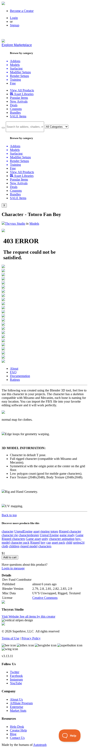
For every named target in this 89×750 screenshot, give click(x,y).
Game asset (33, 539)
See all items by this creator (37, 616)
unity (45, 539)
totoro (54, 531)
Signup (14, 25)
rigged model (28, 546)
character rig (10, 535)
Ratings (15, 379)
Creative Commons (45, 597)
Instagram (16, 679)
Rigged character (70, 531)
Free (13, 83)
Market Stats (18, 710)
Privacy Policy (31, 638)
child (69, 542)
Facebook (16, 676)
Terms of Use (10, 638)
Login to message (13, 568)
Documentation (20, 376)
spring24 (78, 542)
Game (79, 535)
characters (44, 546)
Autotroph (40, 744)
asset (36, 531)
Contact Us (17, 737)
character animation (62, 539)
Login (14, 18)
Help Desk (17, 726)
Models (34, 223)
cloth (5, 546)
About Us (16, 699)
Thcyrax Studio (15, 223)
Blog (13, 734)
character (7, 531)
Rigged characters (13, 539)
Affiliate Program (21, 703)
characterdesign (29, 535)
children (14, 546)
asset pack (58, 542)
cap (48, 542)
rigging (45, 531)
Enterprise (16, 707)
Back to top (9, 515)
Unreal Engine (49, 535)
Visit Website (11, 616)
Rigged (35, 542)
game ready (67, 535)
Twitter (14, 672)
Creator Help (18, 730)
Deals (13, 105)
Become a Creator (22, 11)
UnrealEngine (23, 531)
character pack (20, 542)
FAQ (13, 372)
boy (43, 542)
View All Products (22, 90)
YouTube (16, 683)
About (14, 368)
